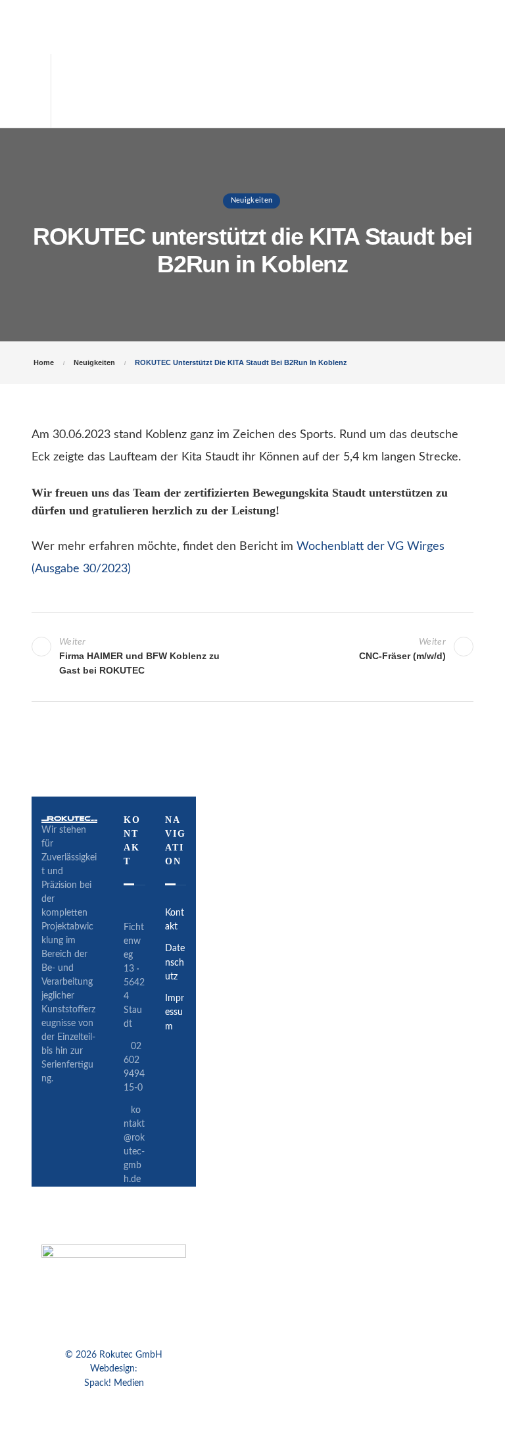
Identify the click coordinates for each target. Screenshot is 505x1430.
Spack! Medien (114, 1383)
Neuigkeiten (251, 200)
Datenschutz (175, 962)
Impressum (174, 1012)
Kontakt (174, 919)
